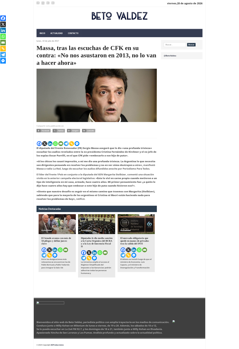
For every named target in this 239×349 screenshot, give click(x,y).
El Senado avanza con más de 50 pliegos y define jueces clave (56, 241)
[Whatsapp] (55, 143)
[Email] (60, 143)
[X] (44, 143)
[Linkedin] (50, 143)
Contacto (73, 33)
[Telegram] (66, 143)
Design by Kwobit (70, 345)
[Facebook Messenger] (77, 143)
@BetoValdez (170, 56)
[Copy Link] (71, 143)
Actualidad (56, 33)
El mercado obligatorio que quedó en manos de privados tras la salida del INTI (134, 241)
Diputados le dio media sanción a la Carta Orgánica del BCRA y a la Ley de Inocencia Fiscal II (96, 242)
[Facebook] (39, 143)
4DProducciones (57, 345)
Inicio (42, 33)
